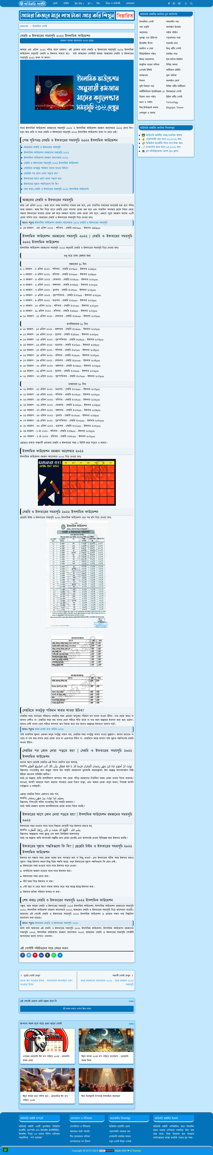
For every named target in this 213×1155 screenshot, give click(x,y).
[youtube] (179, 4)
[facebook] (169, 4)
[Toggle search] (191, 3)
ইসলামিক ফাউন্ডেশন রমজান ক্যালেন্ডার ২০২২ (46, 158)
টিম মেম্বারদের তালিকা (80, 1136)
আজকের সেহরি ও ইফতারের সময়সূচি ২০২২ (56, 923)
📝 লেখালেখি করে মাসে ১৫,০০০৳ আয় (161, 147)
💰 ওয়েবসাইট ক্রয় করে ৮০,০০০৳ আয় (161, 139)
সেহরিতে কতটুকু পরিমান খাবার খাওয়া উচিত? (46, 168)
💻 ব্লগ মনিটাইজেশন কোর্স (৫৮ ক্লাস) (160, 151)
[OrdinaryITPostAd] (77, 15)
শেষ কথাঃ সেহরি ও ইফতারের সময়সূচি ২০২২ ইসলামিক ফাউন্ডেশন (56, 189)
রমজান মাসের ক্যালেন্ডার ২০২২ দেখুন (77, 40)
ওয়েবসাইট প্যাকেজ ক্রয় (119, 1131)
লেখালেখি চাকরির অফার (120, 1136)
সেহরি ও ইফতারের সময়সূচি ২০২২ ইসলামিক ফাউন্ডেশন (51, 163)
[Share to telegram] (60, 955)
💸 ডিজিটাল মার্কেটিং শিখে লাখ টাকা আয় (162, 143)
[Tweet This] (28, 955)
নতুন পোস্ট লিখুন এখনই (120, 1141)
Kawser (137, 1150)
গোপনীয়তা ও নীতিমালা (80, 1126)
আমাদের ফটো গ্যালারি (80, 1131)
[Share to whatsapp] (53, 955)
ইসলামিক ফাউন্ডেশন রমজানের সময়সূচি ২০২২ (46, 153)
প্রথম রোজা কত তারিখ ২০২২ (49, 729)
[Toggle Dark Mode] (186, 3)
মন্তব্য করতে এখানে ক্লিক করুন (78, 1008)
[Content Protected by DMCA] (106, 1150)
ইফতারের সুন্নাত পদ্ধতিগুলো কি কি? (41, 184)
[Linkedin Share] (41, 955)
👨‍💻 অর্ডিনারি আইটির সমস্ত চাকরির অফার (162, 135)
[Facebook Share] (22, 955)
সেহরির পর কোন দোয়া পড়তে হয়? (41, 173)
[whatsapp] (174, 4)
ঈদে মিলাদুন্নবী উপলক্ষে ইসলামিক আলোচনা (100, 1096)
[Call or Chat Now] (5, 1150)
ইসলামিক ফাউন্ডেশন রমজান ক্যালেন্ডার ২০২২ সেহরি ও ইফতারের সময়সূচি (71, 223)
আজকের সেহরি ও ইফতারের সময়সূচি (42, 147)
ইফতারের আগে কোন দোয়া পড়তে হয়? (43, 179)
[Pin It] (35, 955)
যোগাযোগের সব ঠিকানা (80, 1141)
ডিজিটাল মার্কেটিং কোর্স (119, 1126)
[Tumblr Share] (47, 955)
